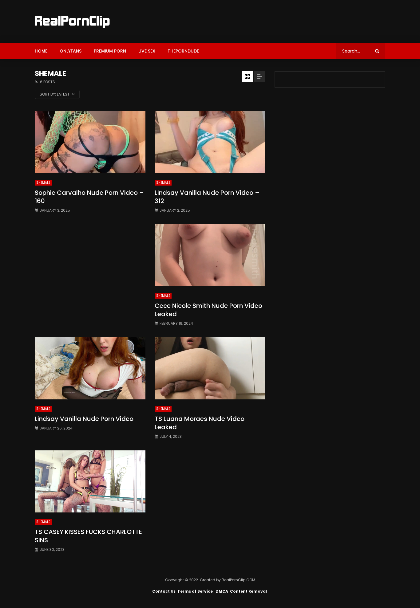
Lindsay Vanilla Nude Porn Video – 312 (207, 196)
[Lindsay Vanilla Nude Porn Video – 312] (210, 142)
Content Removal (248, 591)
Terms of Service (195, 591)
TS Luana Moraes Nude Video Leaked (199, 422)
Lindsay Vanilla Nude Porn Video (84, 418)
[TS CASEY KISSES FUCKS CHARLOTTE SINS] (90, 481)
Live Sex (146, 51)
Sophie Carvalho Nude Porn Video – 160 (89, 196)
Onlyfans (70, 51)
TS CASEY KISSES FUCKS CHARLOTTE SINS (88, 536)
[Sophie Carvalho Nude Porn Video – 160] (90, 142)
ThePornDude (183, 51)
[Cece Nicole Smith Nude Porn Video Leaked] (210, 255)
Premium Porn (110, 51)
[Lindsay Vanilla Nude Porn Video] (90, 368)
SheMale (43, 182)
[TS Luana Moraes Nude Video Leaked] (210, 368)
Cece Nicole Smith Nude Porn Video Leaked (208, 309)
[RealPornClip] (72, 21)
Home (41, 51)
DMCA (222, 591)
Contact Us (164, 591)
